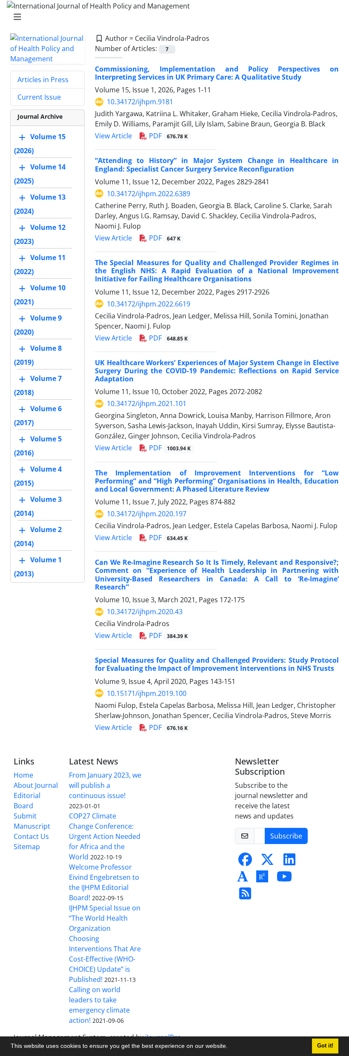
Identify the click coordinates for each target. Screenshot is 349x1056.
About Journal (36, 785)
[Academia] (242, 879)
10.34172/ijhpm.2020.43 (145, 611)
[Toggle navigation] (172, 17)
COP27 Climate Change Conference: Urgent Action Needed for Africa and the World (104, 836)
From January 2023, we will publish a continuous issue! (105, 785)
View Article (113, 135)
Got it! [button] (325, 1046)
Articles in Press (43, 79)
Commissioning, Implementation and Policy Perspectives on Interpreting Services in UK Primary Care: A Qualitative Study (217, 73)
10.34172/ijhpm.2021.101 (146, 403)
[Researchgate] (262, 879)
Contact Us (31, 836)
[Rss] (245, 896)
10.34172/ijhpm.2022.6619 (148, 304)
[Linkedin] (289, 862)
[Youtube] (284, 879)
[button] (230, 1047)
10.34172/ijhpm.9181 (140, 101)
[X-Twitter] (267, 862)
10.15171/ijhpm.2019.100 (146, 693)
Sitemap (27, 846)
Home (23, 775)
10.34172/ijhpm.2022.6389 (148, 193)
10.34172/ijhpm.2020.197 (146, 513)
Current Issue (39, 97)
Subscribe (286, 836)
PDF (167, 135)
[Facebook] (245, 862)
